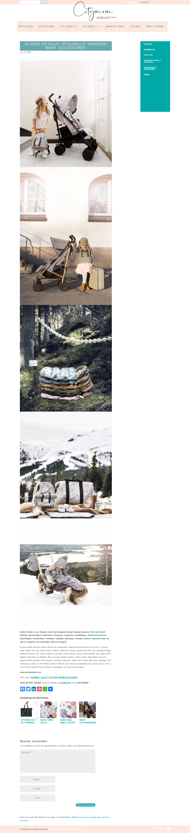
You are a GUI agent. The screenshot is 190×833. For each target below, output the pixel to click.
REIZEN (147, 74)
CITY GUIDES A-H (68, 26)
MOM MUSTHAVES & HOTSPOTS (152, 61)
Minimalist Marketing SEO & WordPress (67, 829)
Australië (150, 84)
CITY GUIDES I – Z (91, 26)
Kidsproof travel (114, 26)
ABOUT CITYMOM (154, 26)
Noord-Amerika (153, 102)
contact (145, 3)
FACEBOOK (65, 682)
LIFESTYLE (148, 55)
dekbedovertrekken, (97, 635)
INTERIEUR (148, 44)
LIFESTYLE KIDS (25, 26)
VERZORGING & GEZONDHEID (150, 68)
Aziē (148, 90)
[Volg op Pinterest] (132, 4)
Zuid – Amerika (153, 108)
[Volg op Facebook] (128, 4)
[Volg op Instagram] (136, 4)
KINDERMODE (149, 49)
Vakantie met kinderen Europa (156, 96)
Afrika (149, 79)
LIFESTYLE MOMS (47, 26)
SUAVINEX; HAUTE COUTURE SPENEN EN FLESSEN (54, 677)
